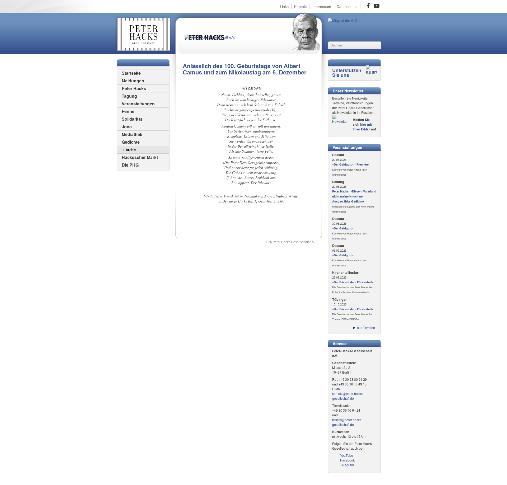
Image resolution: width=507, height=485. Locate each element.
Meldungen (133, 81)
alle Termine (366, 327)
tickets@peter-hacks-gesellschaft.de (347, 422)
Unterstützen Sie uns (346, 72)
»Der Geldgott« (342, 228)
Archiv (131, 149)
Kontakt (300, 6)
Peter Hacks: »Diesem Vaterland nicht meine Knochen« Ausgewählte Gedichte (354, 196)
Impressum (321, 6)
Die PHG (130, 165)
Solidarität (132, 119)
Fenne (128, 111)
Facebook (347, 460)
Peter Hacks (134, 88)
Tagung (129, 96)
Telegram (347, 465)
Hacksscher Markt (140, 157)
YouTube (346, 455)
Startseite (131, 73)
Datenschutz (347, 6)
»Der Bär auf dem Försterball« (353, 282)
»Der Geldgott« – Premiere (350, 164)
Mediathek (132, 134)
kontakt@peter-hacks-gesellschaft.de (348, 396)
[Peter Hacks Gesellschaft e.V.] (214, 41)
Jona (127, 127)
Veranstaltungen (138, 104)
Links (284, 6)
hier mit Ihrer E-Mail (362, 126)
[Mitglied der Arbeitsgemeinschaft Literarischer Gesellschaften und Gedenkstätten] (343, 19)
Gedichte (131, 142)
